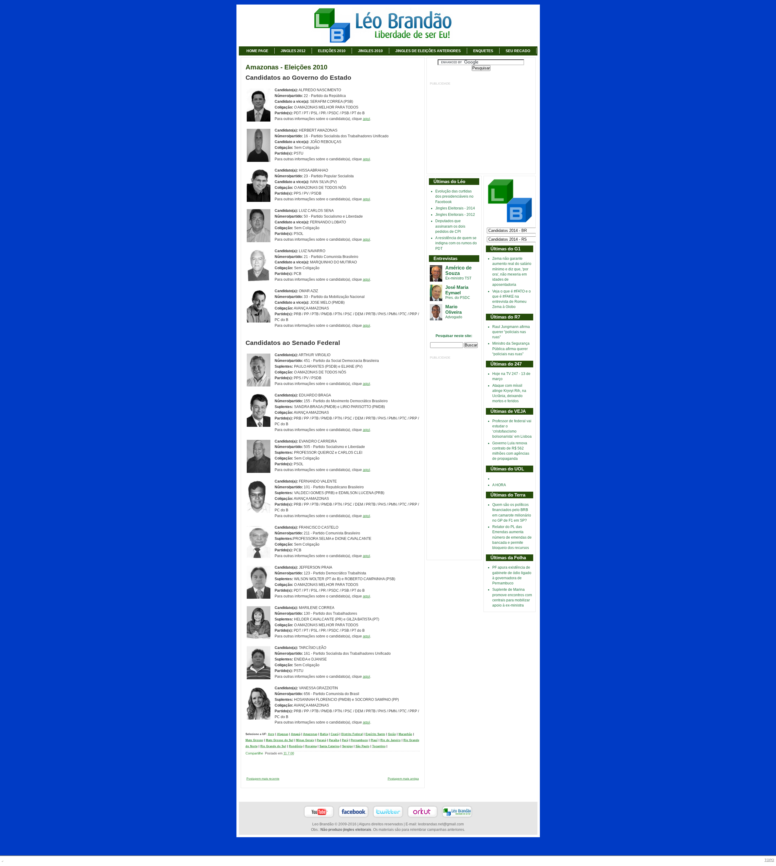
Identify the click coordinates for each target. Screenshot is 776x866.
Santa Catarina (329, 746)
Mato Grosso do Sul (279, 740)
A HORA (499, 485)
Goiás (392, 734)
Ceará (335, 734)
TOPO (769, 860)
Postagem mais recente (262, 778)
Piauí (374, 740)
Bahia (324, 734)
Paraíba (334, 740)
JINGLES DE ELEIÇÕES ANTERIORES (428, 51)
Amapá (295, 734)
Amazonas (310, 734)
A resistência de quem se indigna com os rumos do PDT (456, 243)
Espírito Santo (375, 734)
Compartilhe (254, 753)
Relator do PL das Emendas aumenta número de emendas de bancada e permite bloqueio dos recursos (512, 537)
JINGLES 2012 (293, 51)
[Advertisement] (481, 128)
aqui (366, 119)
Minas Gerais (305, 740)
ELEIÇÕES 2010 (332, 51)
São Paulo (363, 746)
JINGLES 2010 (370, 51)
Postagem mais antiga (403, 778)
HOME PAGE (257, 51)
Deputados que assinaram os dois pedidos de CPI (450, 226)
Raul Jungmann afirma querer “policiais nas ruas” (511, 332)
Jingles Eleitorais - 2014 (455, 208)
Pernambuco (359, 740)
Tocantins (379, 746)
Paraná (321, 740)
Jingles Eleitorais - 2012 (455, 214)
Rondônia (296, 746)
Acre (271, 734)
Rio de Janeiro (390, 740)
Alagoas (282, 734)
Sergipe (347, 746)
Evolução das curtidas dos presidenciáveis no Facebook (454, 196)
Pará (345, 740)
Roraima (311, 746)
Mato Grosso (254, 740)
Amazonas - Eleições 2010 (286, 67)
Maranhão (405, 734)
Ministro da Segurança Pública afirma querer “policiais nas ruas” (511, 348)
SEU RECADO (518, 51)
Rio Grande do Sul (273, 746)
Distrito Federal (352, 734)
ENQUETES (483, 51)
